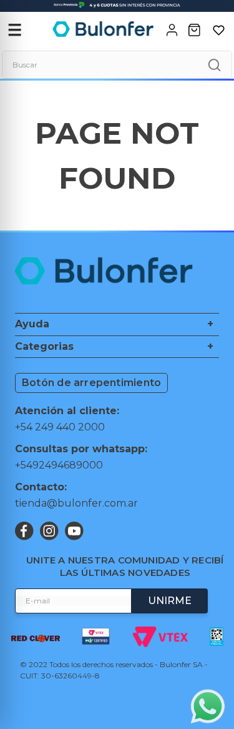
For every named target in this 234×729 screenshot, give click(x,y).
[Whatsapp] (208, 708)
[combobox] (117, 65)
